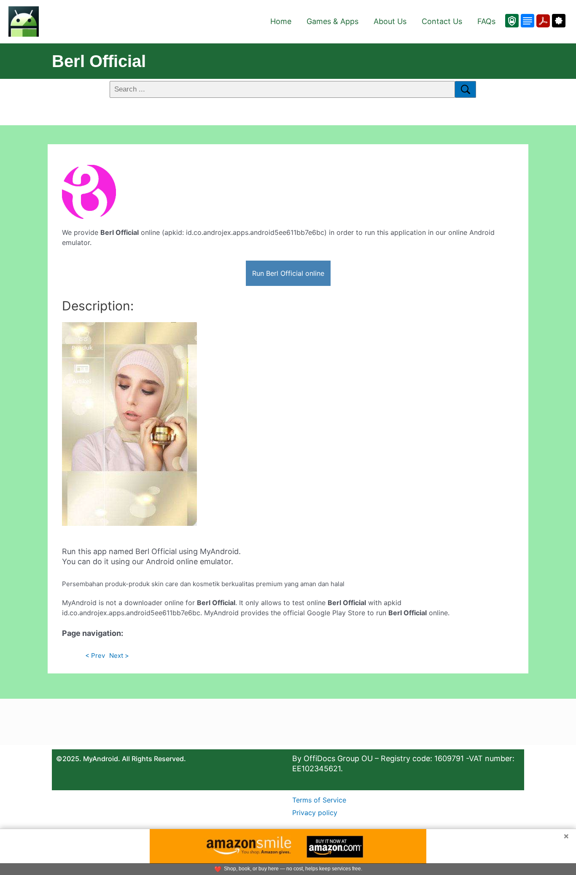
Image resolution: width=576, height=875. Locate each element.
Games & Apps (332, 21)
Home (280, 21)
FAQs (486, 21)
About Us (390, 21)
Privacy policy (314, 812)
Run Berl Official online (288, 273)
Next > (119, 656)
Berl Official (99, 61)
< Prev (95, 656)
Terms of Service (319, 800)
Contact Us (442, 21)
